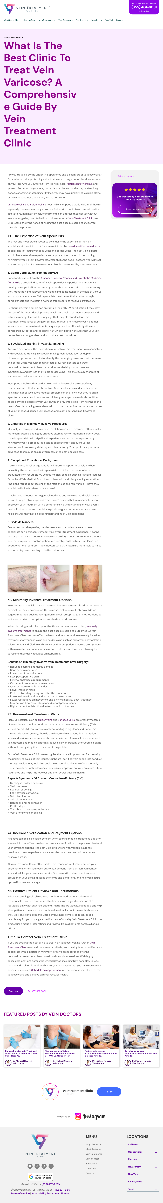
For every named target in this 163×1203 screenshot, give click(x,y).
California (133, 1144)
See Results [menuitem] (81, 20)
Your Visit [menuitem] (109, 20)
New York (133, 1174)
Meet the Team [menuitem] (29, 20)
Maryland (133, 1159)
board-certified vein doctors (84, 246)
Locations (91, 1168)
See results (91, 1163)
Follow (109, 1092)
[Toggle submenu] (156, 1145)
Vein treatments (94, 1154)
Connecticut (135, 1152)
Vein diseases (92, 1158)
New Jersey (134, 1166)
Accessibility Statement (45, 1193)
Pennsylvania (135, 1181)
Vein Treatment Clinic (81, 218)
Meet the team (93, 1149)
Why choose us (93, 1144)
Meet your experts (134, 209)
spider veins (45, 719)
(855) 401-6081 (38, 991)
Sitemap (65, 1193)
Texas (131, 1189)
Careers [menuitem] (119, 20)
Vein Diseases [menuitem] (64, 20)
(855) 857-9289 (51, 1184)
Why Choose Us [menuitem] (11, 20)
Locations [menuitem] (95, 20)
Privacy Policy (62, 1189)
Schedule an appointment (46, 970)
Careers (90, 1173)
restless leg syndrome (79, 183)
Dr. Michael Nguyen (22, 1061)
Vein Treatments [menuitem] (46, 20)
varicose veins (66, 719)
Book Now (145, 11)
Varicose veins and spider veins (26, 204)
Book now (13, 991)
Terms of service (20, 1193)
